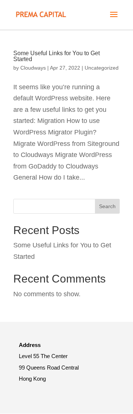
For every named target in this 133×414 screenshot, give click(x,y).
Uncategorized (102, 68)
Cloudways (33, 68)
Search (107, 206)
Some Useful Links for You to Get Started (56, 56)
